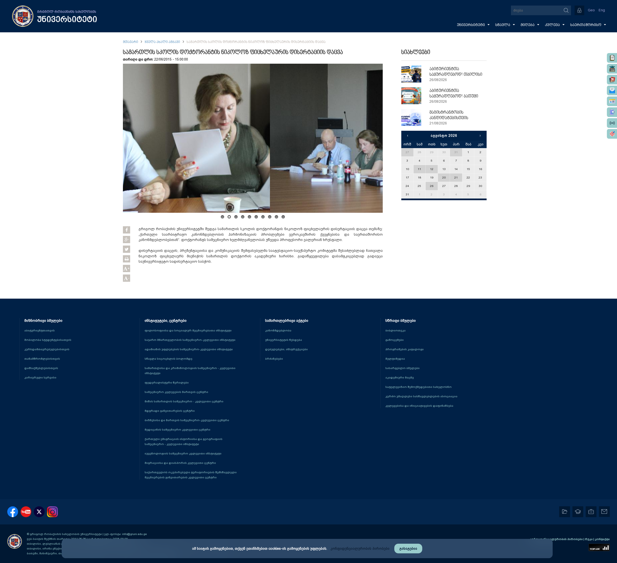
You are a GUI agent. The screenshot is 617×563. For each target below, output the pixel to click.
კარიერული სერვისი (40, 377)
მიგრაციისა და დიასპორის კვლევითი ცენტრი (180, 463)
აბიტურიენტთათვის (39, 330)
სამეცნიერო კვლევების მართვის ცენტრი (176, 392)
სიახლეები (415, 52)
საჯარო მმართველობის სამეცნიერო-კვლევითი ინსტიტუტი (190, 340)
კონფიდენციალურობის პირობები (556, 539)
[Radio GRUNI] (612, 123)
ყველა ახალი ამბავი (162, 42)
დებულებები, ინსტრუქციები (286, 349)
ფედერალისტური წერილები (167, 382)
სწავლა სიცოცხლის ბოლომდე (168, 358)
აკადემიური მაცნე (399, 377)
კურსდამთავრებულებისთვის (46, 349)
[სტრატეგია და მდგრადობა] (612, 134)
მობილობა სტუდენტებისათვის (47, 340)
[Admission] (612, 112)
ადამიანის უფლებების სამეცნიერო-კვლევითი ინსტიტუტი (189, 349)
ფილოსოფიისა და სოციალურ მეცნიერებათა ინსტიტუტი (188, 330)
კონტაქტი (602, 539)
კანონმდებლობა (278, 330)
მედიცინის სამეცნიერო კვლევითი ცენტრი (177, 429)
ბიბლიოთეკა (395, 330)
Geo (591, 10)
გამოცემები (394, 340)
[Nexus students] (612, 69)
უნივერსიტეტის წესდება (283, 340)
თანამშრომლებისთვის (42, 358)
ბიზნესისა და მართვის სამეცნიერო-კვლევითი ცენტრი (187, 420)
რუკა (589, 539)
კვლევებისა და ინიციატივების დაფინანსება (419, 405)
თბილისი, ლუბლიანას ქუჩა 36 (49, 543)
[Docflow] (612, 58)
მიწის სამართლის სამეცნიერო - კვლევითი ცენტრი (184, 401)
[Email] (612, 90)
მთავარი (130, 42)
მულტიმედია (395, 358)
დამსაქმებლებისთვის (41, 368)
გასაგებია (408, 548)
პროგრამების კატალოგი (404, 349)
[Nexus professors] (612, 79)
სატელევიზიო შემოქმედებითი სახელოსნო (418, 387)
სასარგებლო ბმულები (402, 368)
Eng (601, 10)
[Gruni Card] (612, 101)
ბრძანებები (274, 358)
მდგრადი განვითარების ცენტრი (170, 410)
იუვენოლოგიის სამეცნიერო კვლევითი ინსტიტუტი (183, 453)
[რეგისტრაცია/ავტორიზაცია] (579, 10)
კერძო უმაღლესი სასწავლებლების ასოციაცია (421, 396)
